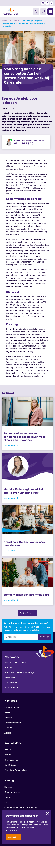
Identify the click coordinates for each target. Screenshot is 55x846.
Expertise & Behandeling (15, 770)
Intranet (8, 797)
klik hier (40, 627)
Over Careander (11, 707)
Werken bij (9, 712)
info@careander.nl (13, 687)
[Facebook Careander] (47, 3)
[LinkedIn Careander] (51, 3)
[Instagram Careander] (43, 3)
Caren (7, 802)
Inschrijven (44, 637)
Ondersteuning (11, 759)
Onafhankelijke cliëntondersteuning (20, 807)
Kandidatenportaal (12, 722)
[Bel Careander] (36, 11)
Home (4, 20)
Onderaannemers (12, 792)
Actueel (8, 732)
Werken (7, 754)
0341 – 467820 (11, 682)
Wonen (7, 749)
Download (12, 837)
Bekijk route (10, 677)
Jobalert (8, 717)
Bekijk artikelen (26, 613)
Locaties (8, 727)
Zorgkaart (8, 786)
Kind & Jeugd (10, 765)
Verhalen (14, 20)
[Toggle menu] (50, 11)
